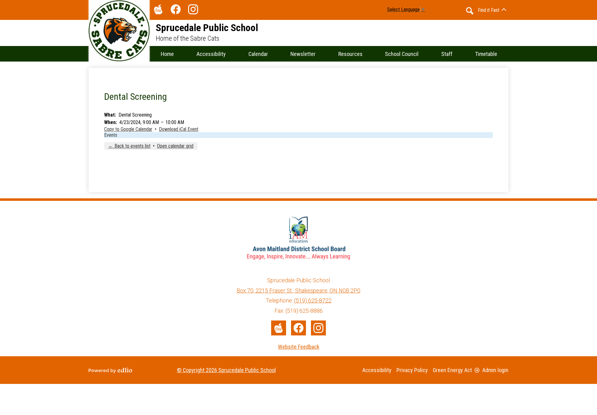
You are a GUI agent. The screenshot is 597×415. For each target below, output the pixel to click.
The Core (158, 9)
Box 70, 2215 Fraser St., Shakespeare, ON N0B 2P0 (298, 290)
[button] (258, 54)
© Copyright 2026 (226, 370)
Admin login (495, 370)
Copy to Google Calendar (128, 129)
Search (470, 11)
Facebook (175, 9)
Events (110, 135)
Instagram (193, 9)
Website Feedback (298, 347)
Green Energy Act (452, 370)
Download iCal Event (178, 129)
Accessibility (376, 370)
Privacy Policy (412, 370)
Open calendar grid (175, 146)
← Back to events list (129, 146)
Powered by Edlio (110, 370)
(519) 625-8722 (312, 300)
